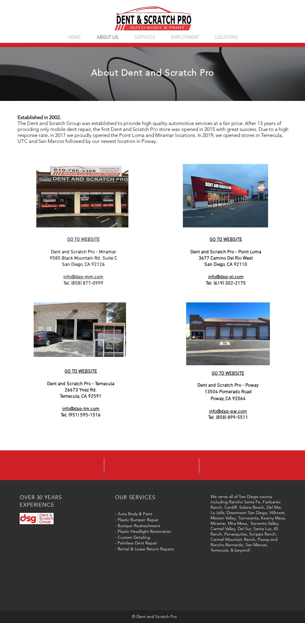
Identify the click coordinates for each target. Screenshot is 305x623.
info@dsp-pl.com (226, 277)
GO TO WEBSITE (226, 240)
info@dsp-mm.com (83, 277)
